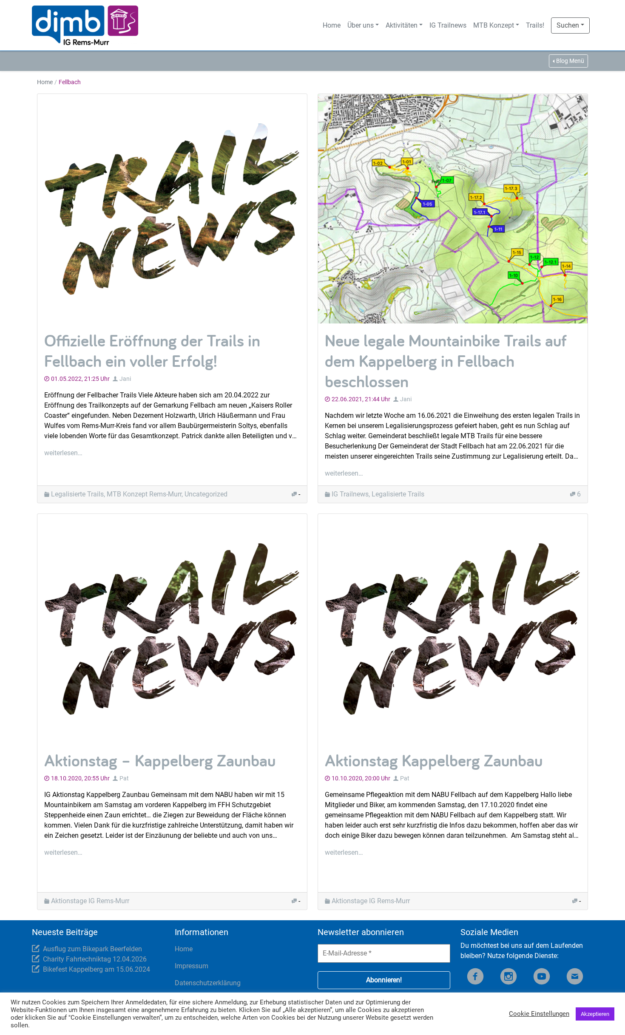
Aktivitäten (402, 25)
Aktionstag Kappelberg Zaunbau (434, 760)
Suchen (568, 25)
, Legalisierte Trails (396, 494)
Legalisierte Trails (77, 494)
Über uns (360, 25)
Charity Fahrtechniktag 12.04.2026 (95, 959)
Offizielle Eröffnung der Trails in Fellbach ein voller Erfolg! (152, 350)
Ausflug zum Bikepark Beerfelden (92, 949)
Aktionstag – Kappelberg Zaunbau (160, 760)
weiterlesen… (63, 453)
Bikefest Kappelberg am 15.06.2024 (96, 969)
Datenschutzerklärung (208, 983)
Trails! (535, 25)
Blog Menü (570, 60)
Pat (124, 778)
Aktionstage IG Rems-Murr (90, 901)
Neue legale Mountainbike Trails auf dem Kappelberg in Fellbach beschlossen (446, 360)
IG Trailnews (447, 25)
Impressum (191, 966)
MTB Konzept (493, 25)
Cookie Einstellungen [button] (539, 1014)
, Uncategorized (204, 494)
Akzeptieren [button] (595, 1014)
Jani (125, 378)
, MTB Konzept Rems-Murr (143, 494)
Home (332, 25)
